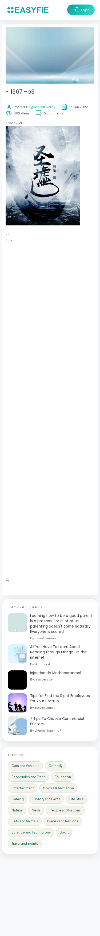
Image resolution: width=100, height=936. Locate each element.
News (36, 810)
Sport (64, 832)
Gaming (17, 799)
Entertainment (22, 788)
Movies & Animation (58, 788)
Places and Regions (62, 821)
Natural (17, 810)
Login (81, 10)
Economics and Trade (28, 777)
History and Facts (46, 799)
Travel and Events (24, 844)
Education (63, 777)
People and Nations (65, 810)
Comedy (55, 766)
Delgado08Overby (40, 107)
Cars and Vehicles (25, 766)
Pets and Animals (24, 821)
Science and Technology (31, 832)
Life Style (76, 799)
